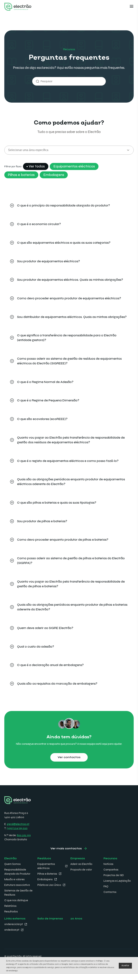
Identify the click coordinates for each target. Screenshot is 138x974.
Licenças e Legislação (117, 880)
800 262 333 (24, 835)
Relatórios (10, 906)
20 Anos (76, 918)
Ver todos (37, 166)
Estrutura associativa (17, 885)
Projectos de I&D (114, 875)
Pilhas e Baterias (47, 873)
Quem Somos (12, 864)
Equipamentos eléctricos (74, 166)
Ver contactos (69, 757)
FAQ (106, 886)
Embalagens (53, 175)
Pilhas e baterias (21, 175)
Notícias (108, 864)
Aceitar (125, 965)
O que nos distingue (16, 900)
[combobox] (69, 150)
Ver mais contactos (66, 848)
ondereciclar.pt (13, 924)
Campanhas (111, 869)
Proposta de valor (81, 869)
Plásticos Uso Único (49, 885)
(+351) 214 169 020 (17, 828)
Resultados (11, 911)
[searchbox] (69, 150)
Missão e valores (14, 879)
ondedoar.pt (11, 929)
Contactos (110, 892)
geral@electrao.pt (18, 824)
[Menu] (131, 7)
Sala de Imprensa (50, 918)
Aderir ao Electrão (81, 864)
